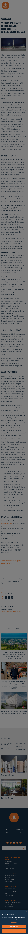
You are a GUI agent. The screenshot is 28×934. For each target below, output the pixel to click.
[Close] (26, 911)
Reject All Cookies (14, 926)
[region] (14, 922)
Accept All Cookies (14, 931)
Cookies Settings (14, 922)
